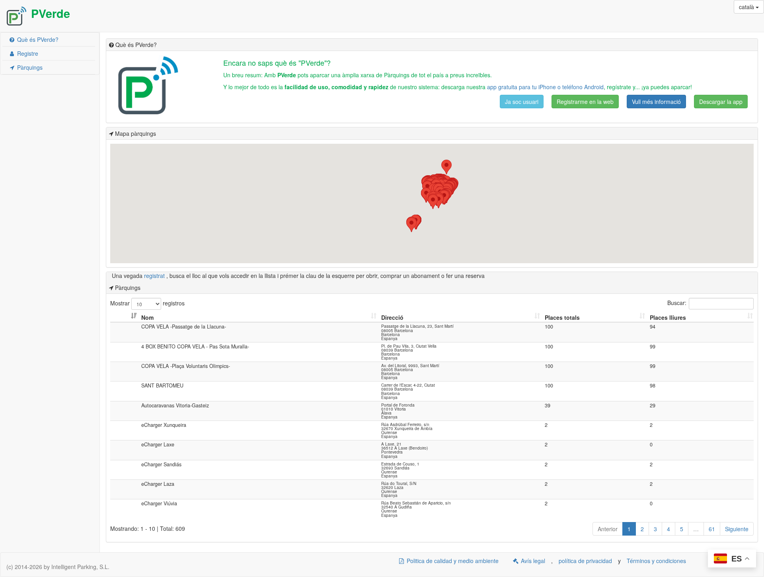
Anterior (608, 529)
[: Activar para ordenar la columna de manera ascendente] (125, 317)
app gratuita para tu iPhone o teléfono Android (545, 87)
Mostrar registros (147, 303)
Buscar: (676, 303)
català (747, 7)
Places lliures (668, 317)
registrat (155, 276)
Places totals (562, 317)
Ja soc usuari (521, 102)
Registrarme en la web (585, 102)
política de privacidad (585, 561)
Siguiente (736, 529)
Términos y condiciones (656, 561)
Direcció (392, 317)
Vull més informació (656, 102)
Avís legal (532, 561)
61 (712, 529)
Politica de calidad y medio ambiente (452, 561)
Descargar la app (721, 102)
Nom (147, 317)
